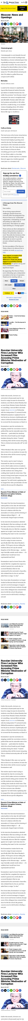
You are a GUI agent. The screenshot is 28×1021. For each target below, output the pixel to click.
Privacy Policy (16, 194)
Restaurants (16, 168)
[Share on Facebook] (2, 24)
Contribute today (22, 8)
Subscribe (21, 191)
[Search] (24, 2)
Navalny (22, 604)
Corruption (15, 604)
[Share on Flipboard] (17, 24)
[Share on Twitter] (5, 24)
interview (12, 410)
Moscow (23, 168)
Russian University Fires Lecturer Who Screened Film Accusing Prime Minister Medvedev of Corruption (13, 356)
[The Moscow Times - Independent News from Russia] (11, 2)
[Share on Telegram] (8, 24)
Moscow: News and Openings (12, 16)
